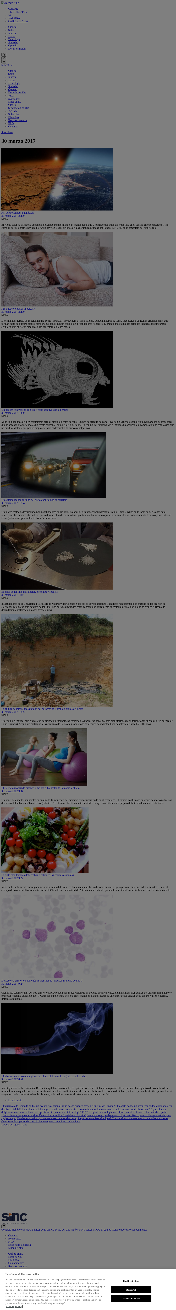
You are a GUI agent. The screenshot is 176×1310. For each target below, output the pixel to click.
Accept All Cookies (131, 1298)
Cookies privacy (14, 1306)
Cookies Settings (131, 1281)
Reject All (131, 1290)
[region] (88, 1289)
